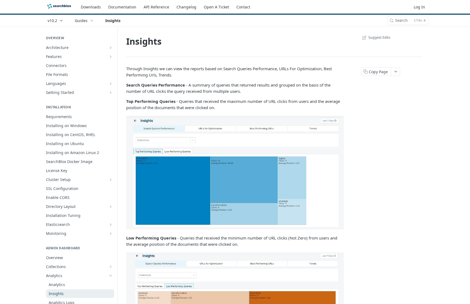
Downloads (91, 7)
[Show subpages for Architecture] (111, 47)
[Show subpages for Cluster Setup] (111, 179)
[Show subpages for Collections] (111, 267)
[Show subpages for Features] (111, 56)
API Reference (156, 7)
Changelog (186, 7)
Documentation (122, 7)
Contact (243, 7)
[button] (235, 172)
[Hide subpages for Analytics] (111, 276)
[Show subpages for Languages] (111, 83)
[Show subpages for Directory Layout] (111, 206)
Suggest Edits (379, 37)
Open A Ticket (216, 7)
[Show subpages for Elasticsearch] (111, 224)
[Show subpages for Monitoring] (111, 233)
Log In (419, 7)
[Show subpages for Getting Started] (111, 92)
